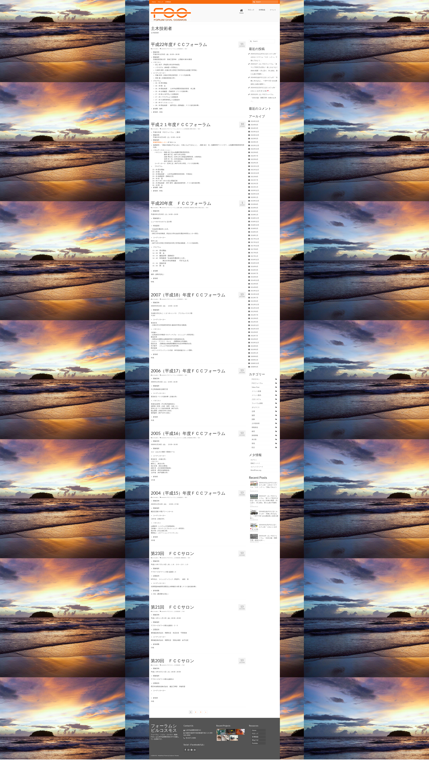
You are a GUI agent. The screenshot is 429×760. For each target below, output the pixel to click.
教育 (191, 129)
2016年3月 (254, 270)
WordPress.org (256, 470)
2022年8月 (254, 152)
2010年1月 (254, 353)
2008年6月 (254, 367)
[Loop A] (240, 732)
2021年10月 (255, 173)
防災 (194, 129)
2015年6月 (254, 277)
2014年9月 (254, 284)
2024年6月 (254, 125)
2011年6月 (254, 339)
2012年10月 (255, 308)
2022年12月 (255, 145)
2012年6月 (254, 318)
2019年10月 (255, 201)
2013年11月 (255, 291)
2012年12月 (255, 304)
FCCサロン (170, 557)
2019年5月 (254, 211)
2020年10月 (255, 194)
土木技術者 (180, 48)
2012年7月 (254, 315)
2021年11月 (255, 170)
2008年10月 (255, 363)
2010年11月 (255, 342)
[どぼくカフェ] (221, 732)
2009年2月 (254, 360)
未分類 (254, 439)
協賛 (253, 415)
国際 (181, 207)
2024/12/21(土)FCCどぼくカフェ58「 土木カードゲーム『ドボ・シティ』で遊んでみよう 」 (264, 57)
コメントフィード (257, 467)
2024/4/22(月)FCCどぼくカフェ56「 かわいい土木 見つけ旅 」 (264, 527)
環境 (199, 207)
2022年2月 (254, 163)
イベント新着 (256, 391)
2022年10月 (255, 149)
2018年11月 (255, 221)
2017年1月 (254, 256)
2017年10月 (255, 246)
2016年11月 (255, 259)
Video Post (255, 387)
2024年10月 (255, 121)
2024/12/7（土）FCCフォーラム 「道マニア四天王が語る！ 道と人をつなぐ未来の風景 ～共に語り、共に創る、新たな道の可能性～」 (264, 500)
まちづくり (180, 129)
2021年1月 (254, 187)
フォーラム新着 (257, 403)
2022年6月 (254, 159)
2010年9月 (254, 346)
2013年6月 (254, 301)
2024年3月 (254, 128)
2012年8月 (254, 311)
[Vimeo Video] (233, 738)
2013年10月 (255, 294)
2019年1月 (254, 215)
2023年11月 (255, 132)
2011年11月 (255, 325)
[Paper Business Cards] (218, 738)
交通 (178, 207)
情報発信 (192, 207)
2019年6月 (254, 208)
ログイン (254, 460)
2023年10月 (255, 135)
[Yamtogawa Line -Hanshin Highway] (230, 732)
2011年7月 (254, 336)
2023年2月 (254, 142)
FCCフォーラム (171, 48)
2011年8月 (254, 332)
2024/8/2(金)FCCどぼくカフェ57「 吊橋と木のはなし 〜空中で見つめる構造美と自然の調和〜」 (264, 81)
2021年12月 (255, 166)
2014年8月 (254, 287)
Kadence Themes (174, 755)
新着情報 (255, 435)
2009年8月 (254, 356)
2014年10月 (255, 280)
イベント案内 (256, 395)
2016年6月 (254, 266)
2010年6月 (254, 349)
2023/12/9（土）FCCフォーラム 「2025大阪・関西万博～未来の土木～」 (263, 97)
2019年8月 (254, 204)
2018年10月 (255, 225)
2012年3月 (254, 322)
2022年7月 (254, 156)
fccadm (156, 48)
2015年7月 (254, 273)
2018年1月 (254, 235)
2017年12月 (255, 239)
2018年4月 (254, 232)
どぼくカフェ (256, 399)
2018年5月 (254, 228)
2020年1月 (254, 197)
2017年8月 (254, 249)
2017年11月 (255, 242)
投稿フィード (255, 463)
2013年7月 (254, 298)
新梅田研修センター (160, 142)
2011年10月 (255, 329)
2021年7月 (254, 180)
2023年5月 (254, 138)
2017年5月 (254, 253)
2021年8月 (254, 176)
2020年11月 (255, 190)
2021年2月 (254, 183)
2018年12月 (255, 218)
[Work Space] (225, 738)
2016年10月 (255, 263)
